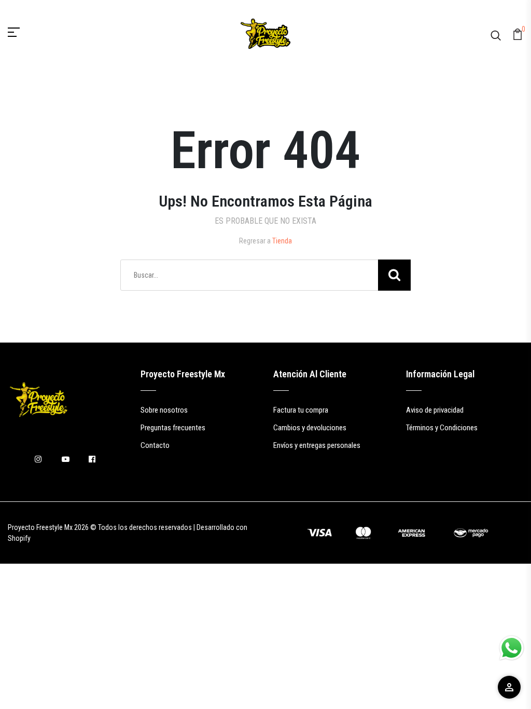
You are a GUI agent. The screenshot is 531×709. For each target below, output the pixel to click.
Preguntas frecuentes (173, 427)
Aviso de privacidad (435, 410)
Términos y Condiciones (442, 427)
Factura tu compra (300, 410)
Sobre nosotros (164, 410)
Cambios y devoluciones (309, 427)
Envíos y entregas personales (316, 445)
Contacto (155, 445)
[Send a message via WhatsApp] (511, 648)
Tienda (282, 241)
